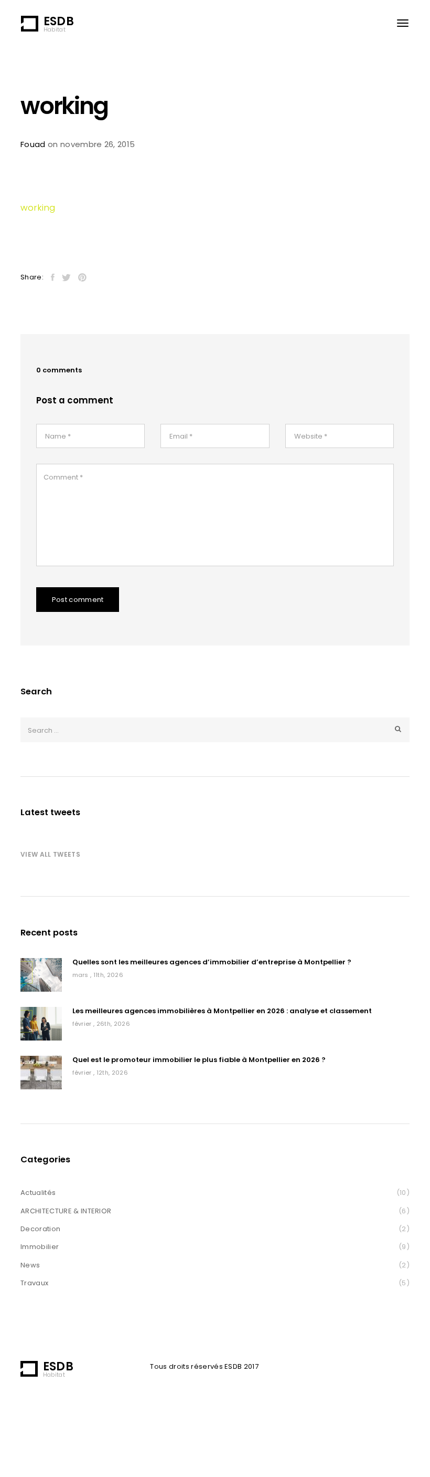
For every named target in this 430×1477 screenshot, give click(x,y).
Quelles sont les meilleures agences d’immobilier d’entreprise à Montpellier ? (211, 962)
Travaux (34, 1283)
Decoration (40, 1229)
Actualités (38, 1193)
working (37, 207)
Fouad (33, 144)
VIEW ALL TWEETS (50, 854)
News (30, 1265)
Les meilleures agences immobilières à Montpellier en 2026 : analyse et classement (222, 1011)
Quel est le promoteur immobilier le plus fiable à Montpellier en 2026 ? (199, 1060)
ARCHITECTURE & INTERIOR (65, 1211)
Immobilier (39, 1247)
